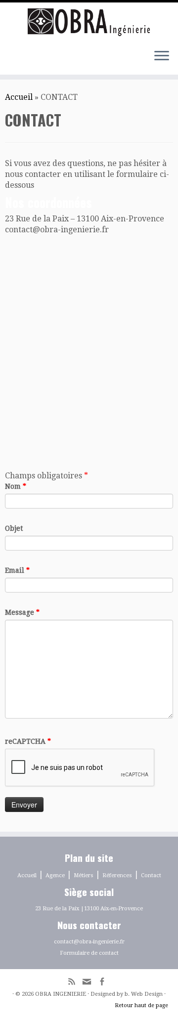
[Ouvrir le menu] (161, 56)
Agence (55, 875)
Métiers (83, 875)
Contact (151, 875)
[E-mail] (89, 984)
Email (17, 570)
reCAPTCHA (28, 741)
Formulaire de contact (89, 953)
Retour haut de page (141, 1005)
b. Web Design (144, 994)
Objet (14, 528)
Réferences (117, 875)
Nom (15, 486)
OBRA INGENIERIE (60, 994)
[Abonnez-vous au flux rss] (74, 983)
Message (22, 612)
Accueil (19, 97)
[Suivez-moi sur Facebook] (104, 983)
